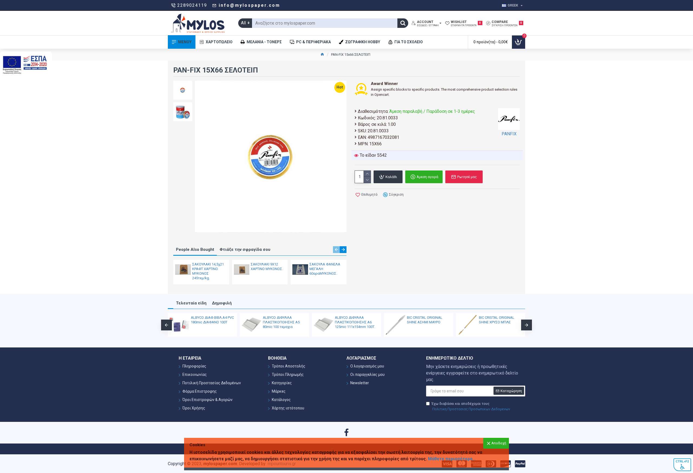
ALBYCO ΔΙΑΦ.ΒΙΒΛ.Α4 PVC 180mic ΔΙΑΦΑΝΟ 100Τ (212, 320)
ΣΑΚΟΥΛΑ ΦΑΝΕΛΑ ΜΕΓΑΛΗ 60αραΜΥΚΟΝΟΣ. (324, 268)
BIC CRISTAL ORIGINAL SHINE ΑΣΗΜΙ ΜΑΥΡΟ (424, 320)
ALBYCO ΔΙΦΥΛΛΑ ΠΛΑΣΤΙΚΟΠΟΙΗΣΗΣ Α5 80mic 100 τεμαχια (281, 322)
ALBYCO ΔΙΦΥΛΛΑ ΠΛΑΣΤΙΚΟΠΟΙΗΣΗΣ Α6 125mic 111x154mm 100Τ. (355, 322)
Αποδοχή (498, 443)
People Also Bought (195, 249)
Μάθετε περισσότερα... (452, 458)
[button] (336, 249)
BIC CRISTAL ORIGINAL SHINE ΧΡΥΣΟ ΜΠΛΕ (496, 320)
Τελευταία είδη (191, 303)
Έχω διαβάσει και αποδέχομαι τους (471, 406)
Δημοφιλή (222, 303)
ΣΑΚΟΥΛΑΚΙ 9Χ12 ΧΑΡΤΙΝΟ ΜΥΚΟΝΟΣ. (267, 266)
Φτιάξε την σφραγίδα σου (245, 249)
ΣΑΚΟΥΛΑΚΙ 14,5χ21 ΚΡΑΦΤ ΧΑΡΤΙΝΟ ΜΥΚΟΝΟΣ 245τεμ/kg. (208, 271)
